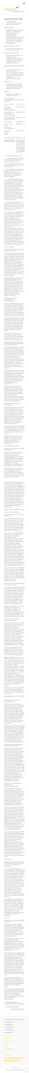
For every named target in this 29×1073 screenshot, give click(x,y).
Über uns (6, 1046)
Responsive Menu (24, 3)
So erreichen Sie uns (9, 1048)
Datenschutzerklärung (17, 1069)
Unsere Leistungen (8, 1041)
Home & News (7, 1036)
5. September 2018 (9, 1004)
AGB (5, 1052)
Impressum (8, 1069)
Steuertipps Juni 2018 (13, 19)
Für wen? (6, 1043)
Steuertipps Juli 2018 (17, 1009)
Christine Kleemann (11, 1002)
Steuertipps (20, 1004)
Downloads (6, 1055)
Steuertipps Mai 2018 (11, 1007)
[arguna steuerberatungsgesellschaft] (14, 9)
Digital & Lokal (7, 1038)
